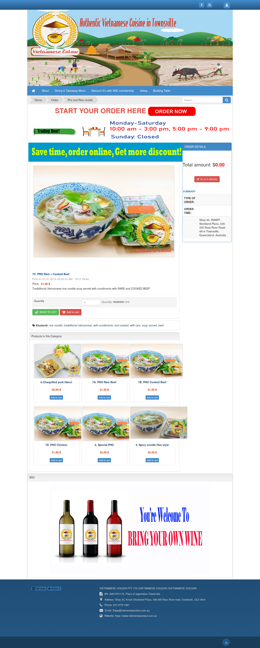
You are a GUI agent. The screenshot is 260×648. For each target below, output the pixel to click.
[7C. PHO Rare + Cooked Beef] (104, 211)
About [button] (45, 90)
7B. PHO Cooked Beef (152, 382)
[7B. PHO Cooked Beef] (152, 361)
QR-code (40, 588)
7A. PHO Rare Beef (104, 382)
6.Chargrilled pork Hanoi (56, 382)
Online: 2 (55, 588)
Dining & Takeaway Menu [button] (70, 90)
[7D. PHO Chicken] (56, 424)
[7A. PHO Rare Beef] (104, 361)
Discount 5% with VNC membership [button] (112, 90)
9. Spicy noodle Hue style (152, 445)
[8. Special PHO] (104, 424)
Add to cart (72, 312)
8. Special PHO (104, 445)
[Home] (34, 90)
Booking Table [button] (161, 90)
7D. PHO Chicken (56, 445)
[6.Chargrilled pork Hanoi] (56, 361)
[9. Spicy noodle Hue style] (152, 423)
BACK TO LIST (48, 312)
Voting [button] (143, 90)
